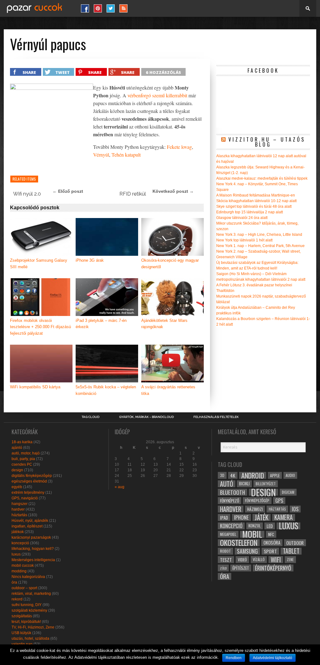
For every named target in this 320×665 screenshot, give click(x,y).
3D (222, 475)
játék (261, 517)
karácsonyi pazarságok (31, 537)
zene (290, 559)
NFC (271, 534)
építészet (240, 568)
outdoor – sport (24, 588)
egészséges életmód (29, 481)
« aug (119, 487)
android (252, 475)
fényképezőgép (257, 500)
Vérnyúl (101, 154)
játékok (18, 532)
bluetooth (232, 492)
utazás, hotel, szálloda (30, 638)
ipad (224, 517)
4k (232, 475)
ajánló (17, 447)
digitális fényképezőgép (32, 475)
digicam (288, 492)
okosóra (271, 542)
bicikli (244, 484)
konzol (254, 526)
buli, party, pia (23, 459)
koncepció (20, 543)
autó (226, 483)
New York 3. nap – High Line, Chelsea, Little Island (259, 234)
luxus (16, 554)
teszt (226, 559)
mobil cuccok (23, 565)
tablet (291, 551)
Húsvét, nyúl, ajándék (30, 520)
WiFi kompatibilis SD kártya (35, 387)
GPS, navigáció (25, 498)
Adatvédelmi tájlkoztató (272, 658)
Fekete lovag (179, 146)
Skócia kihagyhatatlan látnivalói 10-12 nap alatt (256, 201)
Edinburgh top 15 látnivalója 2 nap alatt (249, 212)
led (270, 525)
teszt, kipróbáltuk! (26, 621)
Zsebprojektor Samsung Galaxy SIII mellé (38, 263)
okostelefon (239, 542)
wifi (276, 559)
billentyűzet (266, 483)
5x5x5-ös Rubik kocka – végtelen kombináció (106, 390)
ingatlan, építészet (27, 526)
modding (19, 571)
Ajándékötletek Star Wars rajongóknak (164, 323)
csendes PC (22, 464)
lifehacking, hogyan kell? (33, 548)
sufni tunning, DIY (27, 605)
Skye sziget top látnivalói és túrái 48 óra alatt (254, 206)
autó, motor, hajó (26, 453)
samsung (247, 551)
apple (275, 475)
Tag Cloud (90, 417)
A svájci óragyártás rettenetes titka (168, 390)
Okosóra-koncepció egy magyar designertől (170, 263)
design (17, 470)
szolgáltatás (22, 616)
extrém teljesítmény (28, 492)
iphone (241, 517)
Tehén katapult (126, 154)
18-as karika (22, 442)
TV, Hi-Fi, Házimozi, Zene (33, 627)
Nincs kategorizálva (28, 577)
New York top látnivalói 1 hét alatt (244, 240)
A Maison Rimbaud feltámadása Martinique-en (255, 195)
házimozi (255, 509)
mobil (252, 534)
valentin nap (22, 644)
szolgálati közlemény (29, 610)
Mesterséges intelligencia (33, 560)
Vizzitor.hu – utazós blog (266, 142)
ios (295, 509)
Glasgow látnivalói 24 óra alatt (242, 218)
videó (242, 559)
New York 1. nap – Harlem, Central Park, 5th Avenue (260, 246)
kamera (283, 517)
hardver (18, 509)
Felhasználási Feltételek (216, 417)
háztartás (19, 515)
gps (279, 500)
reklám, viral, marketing (31, 593)
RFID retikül (132, 194)
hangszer (20, 504)
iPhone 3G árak (90, 260)
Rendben (234, 658)
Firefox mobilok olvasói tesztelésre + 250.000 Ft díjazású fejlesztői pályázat (40, 327)
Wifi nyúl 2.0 (27, 194)
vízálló (259, 559)
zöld (223, 567)
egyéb (17, 487)
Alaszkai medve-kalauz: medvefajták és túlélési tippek (262, 178)
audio (290, 475)
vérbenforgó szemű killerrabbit (157, 95)
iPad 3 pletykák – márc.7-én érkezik (101, 323)
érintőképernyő (273, 568)
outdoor (295, 542)
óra (14, 582)
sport (270, 551)
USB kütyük (21, 633)
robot (225, 551)
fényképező (229, 501)
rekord (17, 599)
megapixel (228, 534)
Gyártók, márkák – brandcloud (146, 417)
